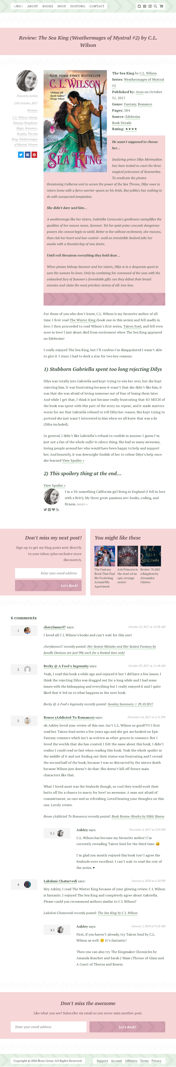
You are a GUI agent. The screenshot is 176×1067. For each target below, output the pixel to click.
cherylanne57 (55, 627)
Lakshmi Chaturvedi (60, 881)
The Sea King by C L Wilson (118, 912)
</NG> (18, 6)
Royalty (21, 134)
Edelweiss (132, 116)
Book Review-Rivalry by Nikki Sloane (138, 816)
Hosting (77, 6)
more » (82, 504)
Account (116, 1061)
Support (102, 1061)
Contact (97, 6)
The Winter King (83, 320)
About (32, 6)
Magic (20, 128)
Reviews (32, 110)
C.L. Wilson (19, 117)
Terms (144, 1061)
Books (47, 6)
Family (33, 117)
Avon (140, 91)
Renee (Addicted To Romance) (69, 717)
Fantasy (18, 123)
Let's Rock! (69, 585)
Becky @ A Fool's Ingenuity (66, 666)
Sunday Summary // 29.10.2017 (130, 704)
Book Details (121, 122)
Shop (62, 6)
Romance (31, 128)
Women (33, 144)
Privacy (156, 1061)
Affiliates (131, 1061)
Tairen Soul (132, 326)
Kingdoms (30, 123)
